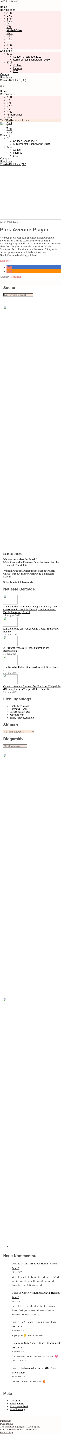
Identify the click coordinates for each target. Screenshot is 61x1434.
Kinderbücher (14, 30)
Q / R (9, 39)
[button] (9, 267)
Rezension (16, 276)
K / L (9, 27)
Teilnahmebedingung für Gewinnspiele (20, 1426)
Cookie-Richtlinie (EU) (13, 80)
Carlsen (17, 65)
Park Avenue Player (24, 230)
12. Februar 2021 (9, 221)
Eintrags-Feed (17, 1403)
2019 (9, 53)
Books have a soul (19, 706)
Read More (6, 260)
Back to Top (6, 1432)
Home (3, 7)
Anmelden (15, 1400)
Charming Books (18, 708)
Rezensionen (7, 9)
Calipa (15, 1292)
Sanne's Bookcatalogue (22, 717)
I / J (8, 24)
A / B (9, 12)
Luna (14, 1263)
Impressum (5, 1420)
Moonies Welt (17, 714)
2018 (9, 62)
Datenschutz (6, 1423)
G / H (9, 21)
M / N (10, 33)
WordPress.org (17, 1409)
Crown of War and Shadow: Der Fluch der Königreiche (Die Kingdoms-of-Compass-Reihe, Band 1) (32, 688)
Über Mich (6, 77)
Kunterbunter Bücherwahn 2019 (31, 59)
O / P (9, 36)
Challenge (6, 50)
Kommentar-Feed (19, 1406)
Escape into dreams (20, 711)
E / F (9, 18)
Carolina (16, 1343)
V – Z (10, 48)
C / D (9, 15)
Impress (17, 68)
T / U (9, 45)
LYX (15, 71)
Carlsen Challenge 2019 (27, 56)
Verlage (4, 74)
